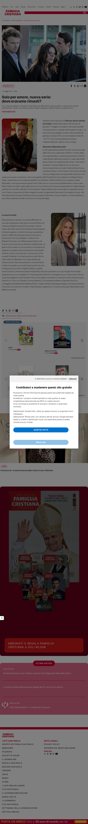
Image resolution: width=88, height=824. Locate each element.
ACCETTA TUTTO (41, 430)
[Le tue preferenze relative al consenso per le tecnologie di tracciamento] (2, 618)
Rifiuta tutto (41, 442)
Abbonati (73, 379)
